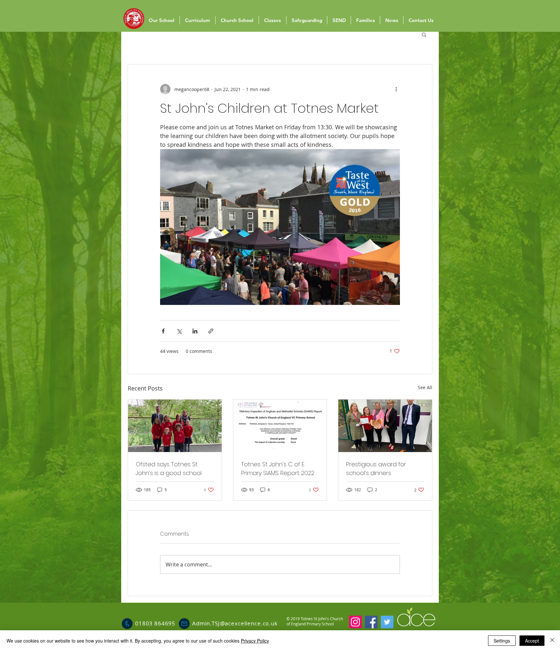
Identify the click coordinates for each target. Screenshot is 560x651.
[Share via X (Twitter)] (179, 331)
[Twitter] (387, 622)
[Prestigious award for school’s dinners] (385, 426)
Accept (532, 640)
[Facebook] (371, 622)
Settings (502, 640)
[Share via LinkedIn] (195, 331)
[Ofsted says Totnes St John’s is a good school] (175, 426)
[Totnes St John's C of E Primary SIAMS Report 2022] (280, 426)
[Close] (552, 640)
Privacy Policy (255, 640)
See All (425, 387)
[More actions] (396, 89)
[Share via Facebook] (163, 331)
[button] (424, 34)
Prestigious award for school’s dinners (376, 468)
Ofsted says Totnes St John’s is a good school (169, 468)
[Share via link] (211, 331)
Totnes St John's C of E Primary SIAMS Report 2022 (277, 468)
